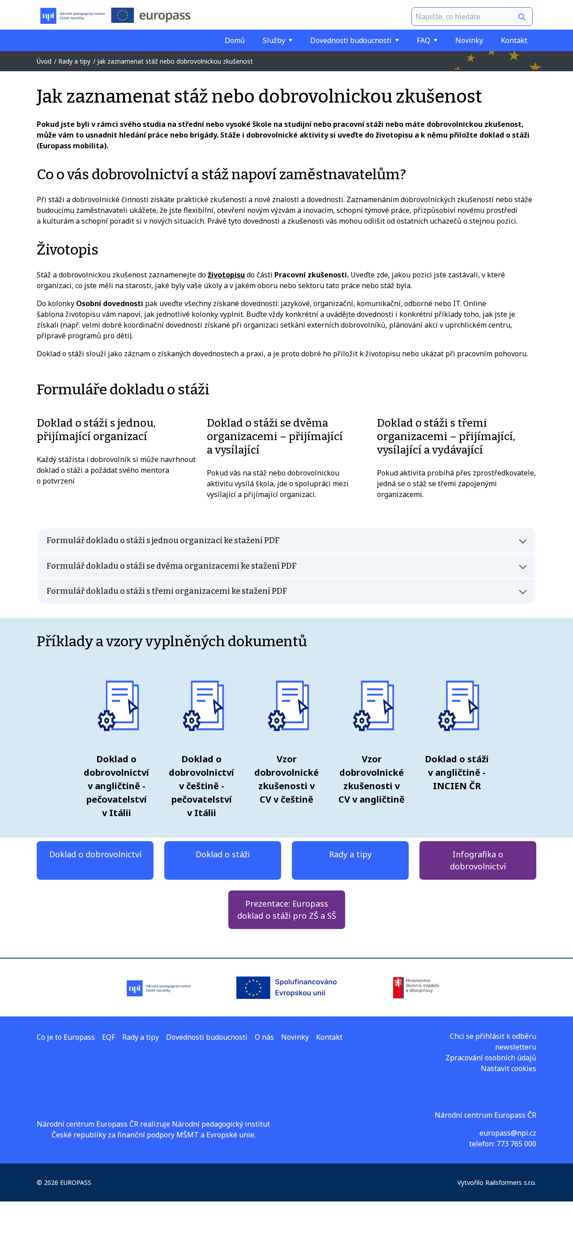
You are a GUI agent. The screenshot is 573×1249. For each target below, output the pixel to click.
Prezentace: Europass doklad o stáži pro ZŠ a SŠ (286, 909)
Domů (235, 40)
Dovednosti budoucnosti (351, 40)
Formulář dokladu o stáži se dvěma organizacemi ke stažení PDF (172, 566)
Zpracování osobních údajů (490, 1058)
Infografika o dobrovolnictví (478, 860)
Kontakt (514, 40)
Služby (274, 40)
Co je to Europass (66, 1037)
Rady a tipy (350, 854)
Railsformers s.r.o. (510, 1182)
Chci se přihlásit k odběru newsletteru (493, 1041)
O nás (264, 1037)
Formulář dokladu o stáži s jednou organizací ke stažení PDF (163, 540)
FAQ (423, 40)
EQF (108, 1037)
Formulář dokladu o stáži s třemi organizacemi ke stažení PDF (167, 591)
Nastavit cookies (508, 1068)
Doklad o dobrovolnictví (95, 854)
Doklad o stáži (223, 854)
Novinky (469, 40)
